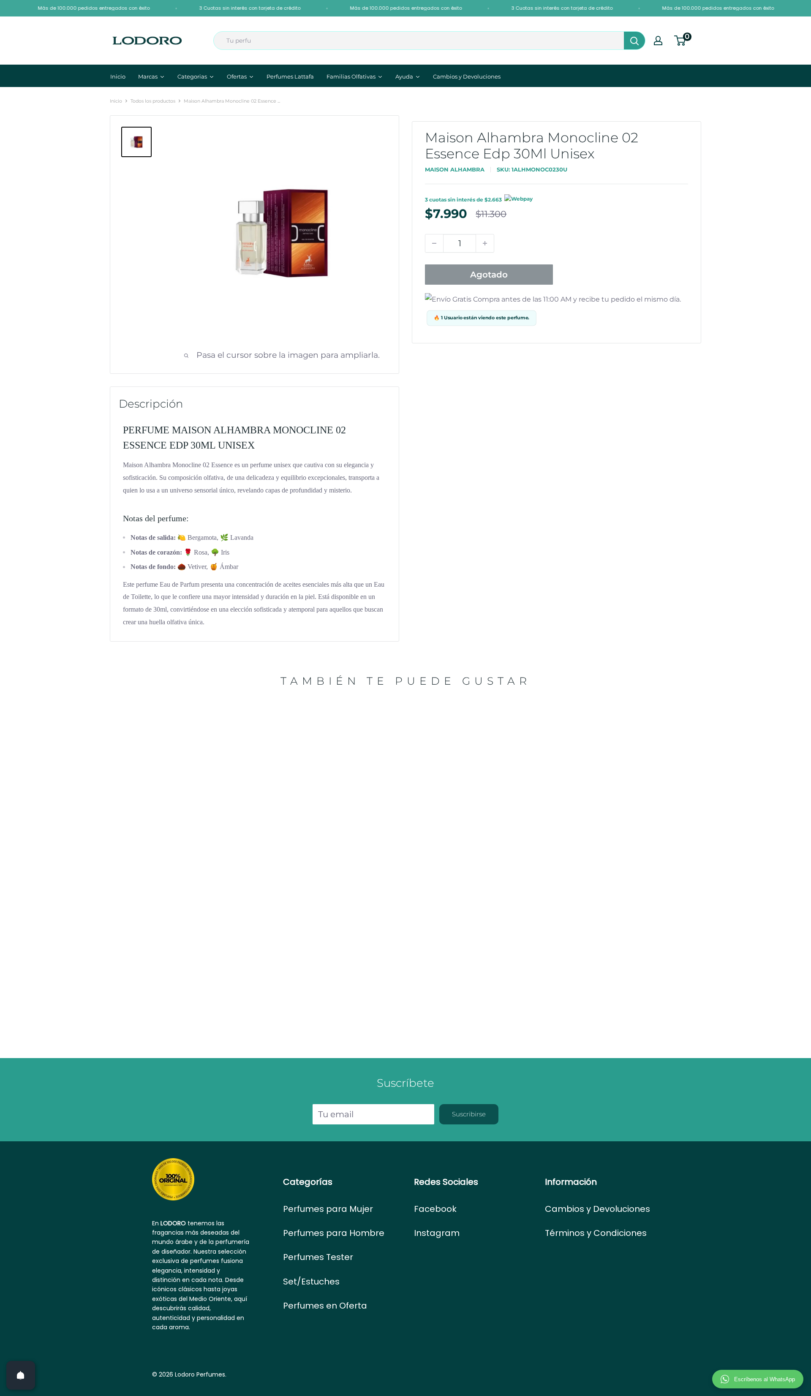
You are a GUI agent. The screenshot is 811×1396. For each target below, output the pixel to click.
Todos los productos (153, 101)
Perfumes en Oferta (325, 1306)
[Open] (20, 1375)
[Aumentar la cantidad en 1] (485, 243)
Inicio (116, 101)
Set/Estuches (311, 1281)
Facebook (435, 1209)
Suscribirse (469, 1114)
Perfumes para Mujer (328, 1209)
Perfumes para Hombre (333, 1233)
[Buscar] (634, 40)
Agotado (489, 274)
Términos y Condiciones (596, 1233)
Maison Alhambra (454, 169)
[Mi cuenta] (658, 40)
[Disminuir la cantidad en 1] (434, 243)
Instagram (437, 1233)
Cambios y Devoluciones (597, 1209)
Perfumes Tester (318, 1257)
